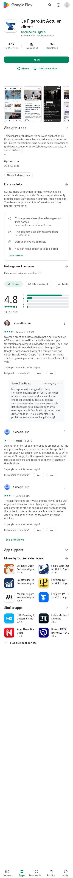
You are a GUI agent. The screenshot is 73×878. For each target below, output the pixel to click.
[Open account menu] (67, 5)
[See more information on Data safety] (66, 184)
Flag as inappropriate (20, 642)
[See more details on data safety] (16, 255)
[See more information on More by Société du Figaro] (66, 558)
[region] (36, 46)
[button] (37, 48)
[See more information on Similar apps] (66, 608)
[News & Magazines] (18, 175)
